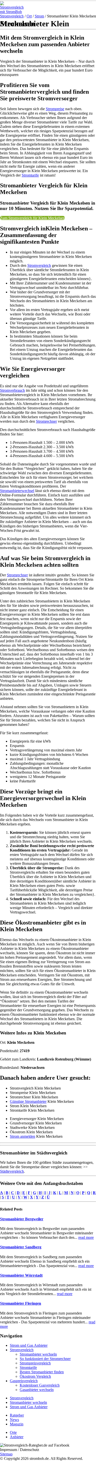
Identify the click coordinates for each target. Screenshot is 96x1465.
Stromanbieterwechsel (17, 491)
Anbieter (16, 1437)
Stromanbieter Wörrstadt (21, 1275)
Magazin (16, 1424)
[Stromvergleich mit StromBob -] (13, 12)
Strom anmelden (22, 1136)
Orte (13, 1432)
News (14, 1420)
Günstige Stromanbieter (28, 1101)
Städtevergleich (12, 1171)
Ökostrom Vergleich (35, 1376)
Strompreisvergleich (35, 1363)
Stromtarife (30, 175)
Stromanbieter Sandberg (20, 1247)
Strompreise (55, 109)
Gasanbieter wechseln (37, 1390)
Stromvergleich (12, 16)
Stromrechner (46, 421)
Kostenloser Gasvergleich (40, 1385)
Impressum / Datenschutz (19, 1450)
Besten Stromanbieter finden (42, 1372)
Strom (39, 16)
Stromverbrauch (12, 390)
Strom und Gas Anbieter (29, 1345)
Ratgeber (17, 1415)
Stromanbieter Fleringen (20, 1303)
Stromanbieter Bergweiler (21, 1219)
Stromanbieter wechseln (38, 1354)
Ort (29, 16)
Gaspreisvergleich (24, 1381)
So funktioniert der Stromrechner (45, 1359)
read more (86, 1237)
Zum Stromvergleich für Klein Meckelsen (32, 218)
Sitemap (6, 1454)
